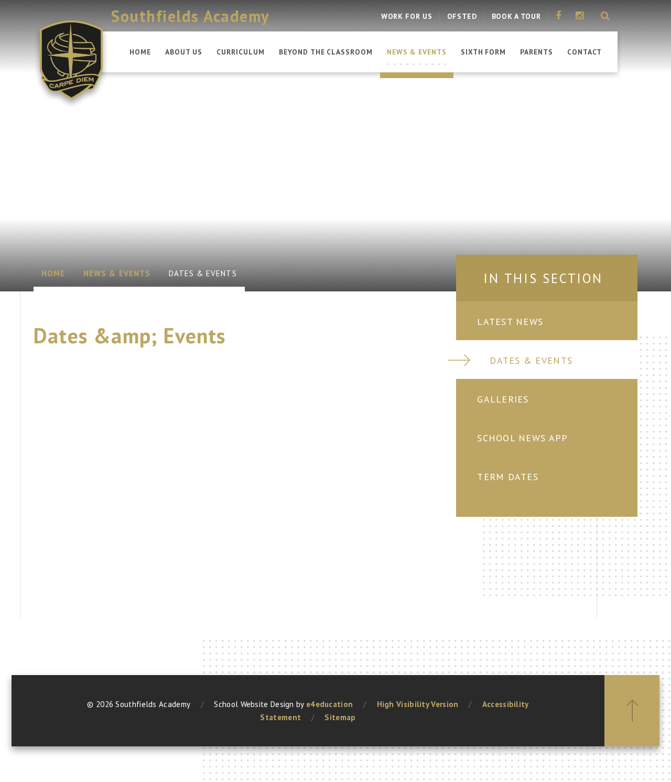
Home (53, 273)
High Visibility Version (418, 704)
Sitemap (339, 717)
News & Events (116, 273)
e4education (329, 704)
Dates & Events (203, 273)
